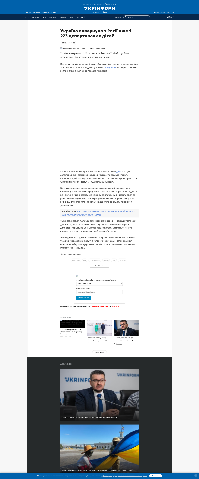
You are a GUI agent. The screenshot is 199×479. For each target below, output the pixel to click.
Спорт (71, 17)
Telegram (95, 306)
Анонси (53, 12)
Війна (27, 17)
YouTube (115, 306)
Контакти (117, 17)
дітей (118, 171)
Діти (84, 260)
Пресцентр (45, 12)
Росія (114, 260)
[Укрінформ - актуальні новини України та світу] (99, 8)
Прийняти (155, 476)
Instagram (104, 306)
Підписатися (83, 298)
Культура (62, 17)
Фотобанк (36, 12)
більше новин (99, 352)
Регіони (52, 17)
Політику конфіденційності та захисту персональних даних (125, 476)
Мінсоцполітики (95, 260)
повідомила (110, 67)
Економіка (36, 17)
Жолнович (122, 260)
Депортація (76, 260)
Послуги (28, 12)
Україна (106, 260)
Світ (45, 17)
